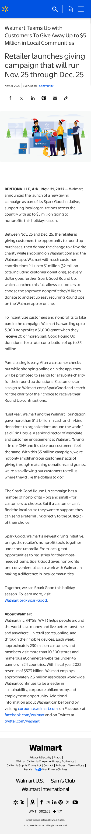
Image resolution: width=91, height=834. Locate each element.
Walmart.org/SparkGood (26, 600)
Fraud (57, 757)
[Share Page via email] (55, 98)
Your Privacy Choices (54, 769)
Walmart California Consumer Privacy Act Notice (45, 761)
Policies (61, 765)
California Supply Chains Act (24, 765)
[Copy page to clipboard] (66, 98)
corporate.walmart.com (38, 708)
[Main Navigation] (82, 9)
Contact (48, 765)
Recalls (28, 769)
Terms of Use (76, 765)
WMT (33, 811)
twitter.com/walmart (22, 721)
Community (46, 85)
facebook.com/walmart (25, 714)
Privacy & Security (40, 757)
